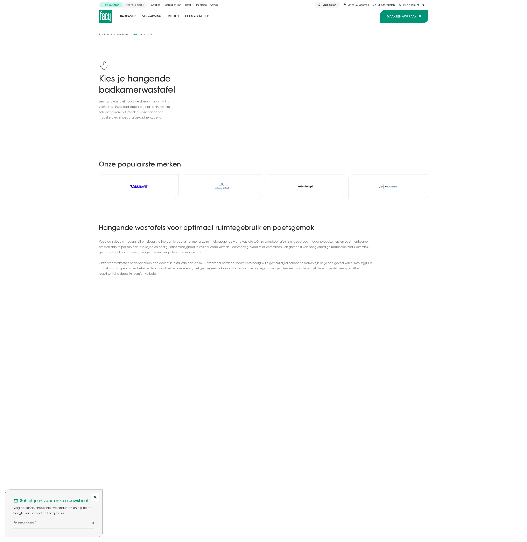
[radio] (111, 4)
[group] (123, 5)
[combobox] (425, 5)
